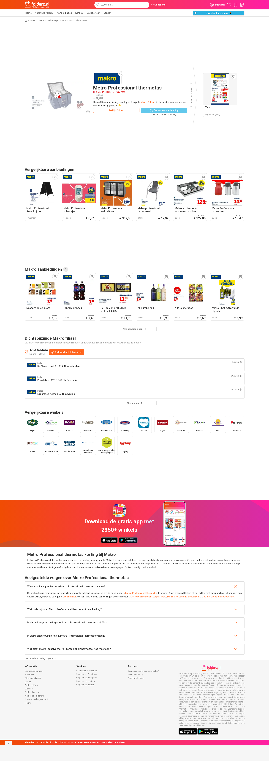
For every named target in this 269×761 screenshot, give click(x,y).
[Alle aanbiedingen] (65, 269)
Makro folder (147, 102)
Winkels (79, 12)
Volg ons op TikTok (85, 684)
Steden (107, 12)
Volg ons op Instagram (86, 677)
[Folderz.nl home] (37, 5)
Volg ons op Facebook (86, 674)
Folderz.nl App (31, 685)
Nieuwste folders (44, 12)
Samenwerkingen (136, 678)
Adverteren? (30, 674)
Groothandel (69, 596)
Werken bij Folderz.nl (34, 696)
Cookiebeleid (120, 742)
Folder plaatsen (32, 692)
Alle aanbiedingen (33, 678)
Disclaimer (71, 742)
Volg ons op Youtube (85, 681)
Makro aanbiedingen (43, 269)
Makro (41, 20)
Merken (28, 681)
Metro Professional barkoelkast (218, 596)
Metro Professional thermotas (141, 593)
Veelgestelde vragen (34, 671)
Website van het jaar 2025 (36, 699)
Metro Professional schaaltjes (183, 596)
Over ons (29, 689)
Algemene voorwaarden (88, 742)
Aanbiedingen (64, 12)
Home (28, 12)
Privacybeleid (107, 742)
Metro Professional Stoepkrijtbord (148, 596)
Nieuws (28, 703)
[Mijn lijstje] (242, 4)
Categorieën (93, 12)
